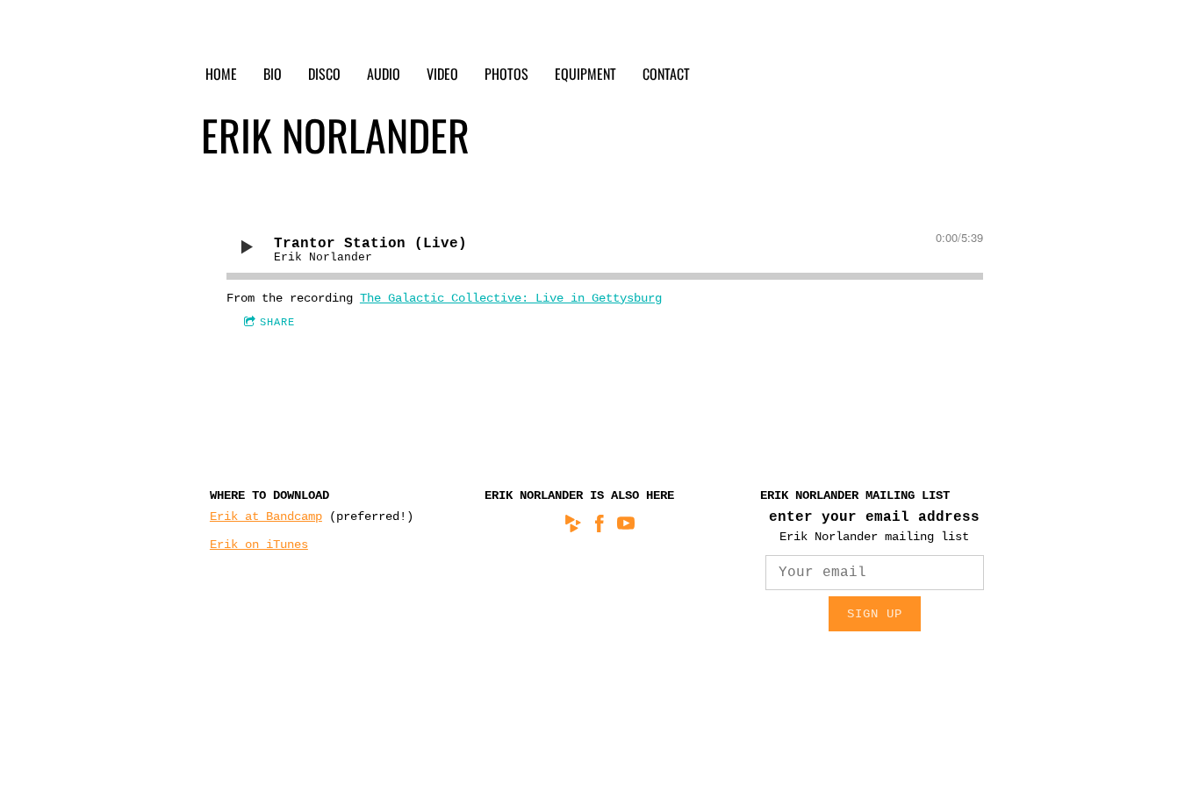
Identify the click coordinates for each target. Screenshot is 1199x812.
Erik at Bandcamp (266, 516)
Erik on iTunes (259, 545)
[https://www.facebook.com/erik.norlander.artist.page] (599, 526)
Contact (666, 73)
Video (442, 73)
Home (221, 73)
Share (277, 323)
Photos (506, 73)
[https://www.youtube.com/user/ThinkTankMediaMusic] (626, 526)
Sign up (874, 614)
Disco (324, 73)
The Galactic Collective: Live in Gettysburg (511, 298)
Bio (272, 73)
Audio (383, 73)
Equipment (585, 73)
